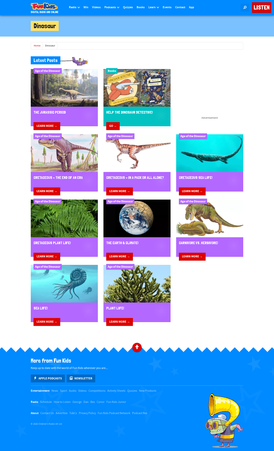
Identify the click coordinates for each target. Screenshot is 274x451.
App (191, 7)
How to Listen (62, 402)
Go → (113, 126)
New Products (147, 391)
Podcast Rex (139, 413)
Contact (180, 7)
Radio (73, 7)
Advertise (61, 413)
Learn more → (47, 126)
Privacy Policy (87, 413)
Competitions (97, 391)
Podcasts (110, 7)
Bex (92, 402)
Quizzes (128, 7)
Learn (152, 7)
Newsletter (83, 378)
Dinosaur (50, 45)
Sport (63, 391)
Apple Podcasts (50, 378)
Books (141, 7)
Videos (96, 7)
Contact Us (47, 413)
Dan (86, 402)
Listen (262, 7)
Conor (101, 402)
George (77, 402)
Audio (72, 391)
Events (167, 7)
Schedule (46, 402)
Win (86, 7)
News (54, 391)
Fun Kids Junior (116, 402)
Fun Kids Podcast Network (114, 413)
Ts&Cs (73, 413)
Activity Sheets (116, 391)
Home (37, 45)
